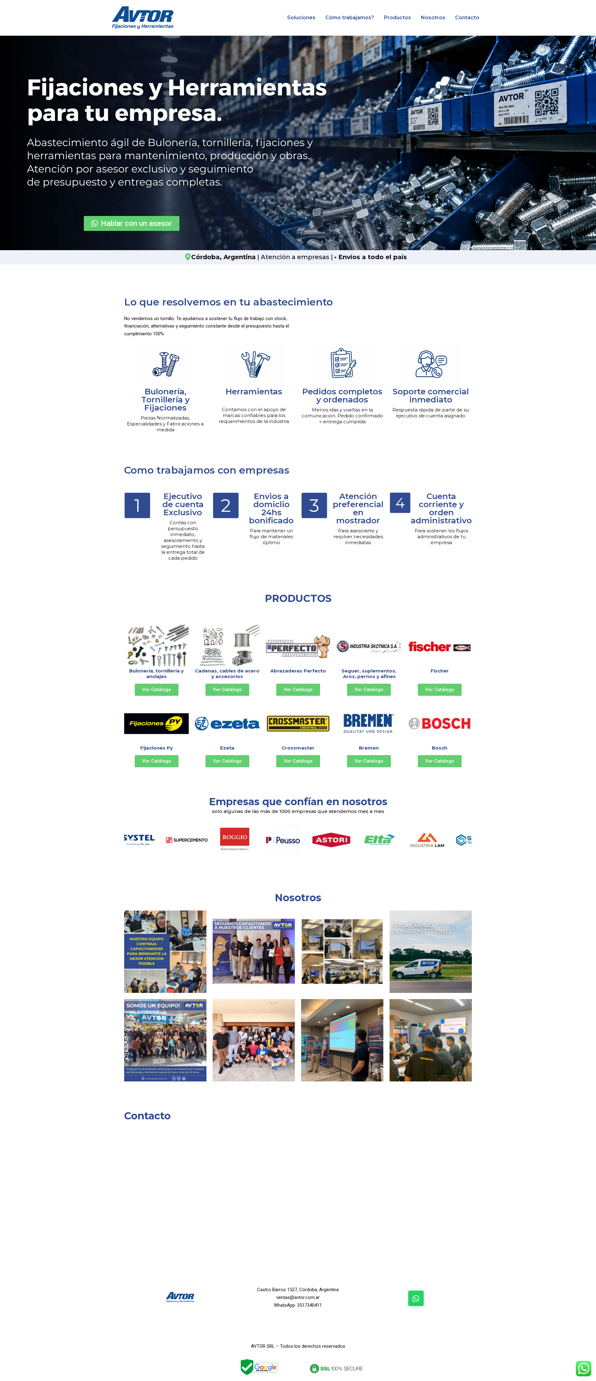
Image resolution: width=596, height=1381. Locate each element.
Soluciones (301, 18)
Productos (397, 18)
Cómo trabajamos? (349, 18)
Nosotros (433, 18)
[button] (131, 840)
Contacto (467, 18)
